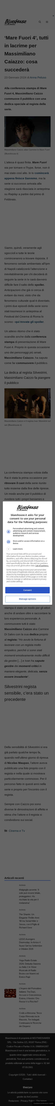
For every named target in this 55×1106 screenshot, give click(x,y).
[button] (27, 549)
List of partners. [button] (42, 565)
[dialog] (27, 553)
